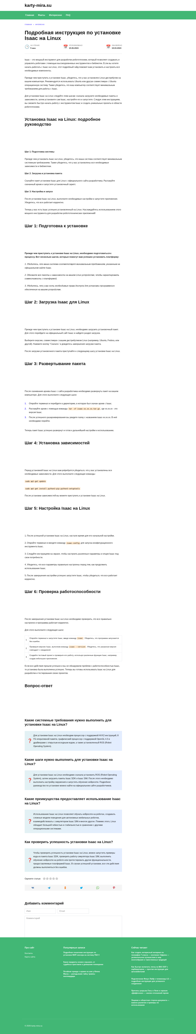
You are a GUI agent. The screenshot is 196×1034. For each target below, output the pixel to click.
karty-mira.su (38, 5)
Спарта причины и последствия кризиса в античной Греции (79, 986)
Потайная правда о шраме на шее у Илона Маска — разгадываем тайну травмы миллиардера (81, 974)
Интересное (55, 15)
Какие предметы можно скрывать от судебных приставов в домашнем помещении (83, 963)
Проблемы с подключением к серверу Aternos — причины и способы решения (117, 988)
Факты (41, 15)
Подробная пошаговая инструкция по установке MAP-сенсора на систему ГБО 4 (81, 954)
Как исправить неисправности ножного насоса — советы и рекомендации (41, 988)
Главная (29, 15)
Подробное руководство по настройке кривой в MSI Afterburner (155, 988)
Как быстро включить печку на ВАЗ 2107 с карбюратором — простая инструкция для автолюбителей (149, 969)
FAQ (68, 15)
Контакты (29, 953)
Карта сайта (30, 957)
